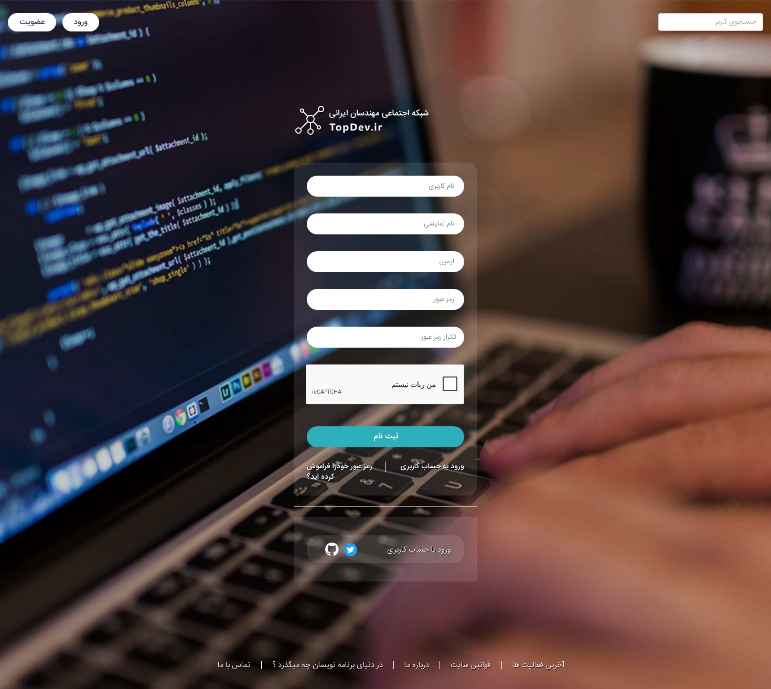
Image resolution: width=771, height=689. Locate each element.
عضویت (32, 22)
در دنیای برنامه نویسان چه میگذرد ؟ (327, 665)
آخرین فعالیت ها (538, 665)
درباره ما (416, 665)
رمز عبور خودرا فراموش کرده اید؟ (339, 471)
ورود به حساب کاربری (432, 466)
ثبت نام (385, 436)
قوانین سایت (471, 665)
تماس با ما (234, 665)
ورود (81, 22)
